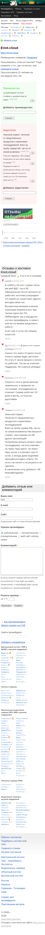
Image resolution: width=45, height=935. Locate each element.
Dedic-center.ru (6, 817)
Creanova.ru (5, 815)
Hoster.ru (15, 36)
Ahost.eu (4, 733)
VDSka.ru (19, 761)
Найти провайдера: (11, 632)
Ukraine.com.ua (21, 700)
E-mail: (4, 505)
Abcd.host (4, 808)
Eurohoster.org (6, 747)
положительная (29, 533)
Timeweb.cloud (21, 822)
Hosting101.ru (7, 9)
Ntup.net (19, 812)
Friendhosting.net (7, 695)
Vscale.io (33, 33)
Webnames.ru (21, 674)
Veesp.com (20, 764)
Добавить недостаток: (16, 188)
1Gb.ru (3, 655)
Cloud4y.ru (5, 787)
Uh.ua (18, 698)
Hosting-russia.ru (7, 764)
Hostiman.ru (5, 670)
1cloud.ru (4, 721)
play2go (18, 733)
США (3, 892)
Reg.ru (18, 660)
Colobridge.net (15, 27)
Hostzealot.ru (20, 803)
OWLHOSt (19, 658)
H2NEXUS (5, 759)
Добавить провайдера (13, 642)
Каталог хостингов (11, 852)
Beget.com (30, 27)
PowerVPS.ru (20, 735)
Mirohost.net (20, 693)
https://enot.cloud (9, 53)
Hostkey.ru (5, 766)
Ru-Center (19, 663)
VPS (11, 21)
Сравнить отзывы (10, 848)
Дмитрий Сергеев (10, 919)
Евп (6, 345)
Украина (5, 884)
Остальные (20, 682)
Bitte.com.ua (5, 690)
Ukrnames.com (21, 702)
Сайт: (4, 514)
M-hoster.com (21, 655)
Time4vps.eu (20, 754)
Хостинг (4, 21)
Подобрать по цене (32, 9)
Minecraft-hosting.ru (23, 810)
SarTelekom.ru (21, 817)
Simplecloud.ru (7, 33)
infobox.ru (19, 787)
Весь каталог (26, 23)
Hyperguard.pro (21, 805)
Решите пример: (11, 595)
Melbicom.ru (20, 725)
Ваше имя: (7, 496)
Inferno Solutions (22, 718)
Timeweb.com (21, 672)
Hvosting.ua (5, 702)
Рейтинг (18, 9)
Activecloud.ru (6, 784)
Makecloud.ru (20, 789)
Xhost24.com (20, 771)
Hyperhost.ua (20, 690)
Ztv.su (18, 773)
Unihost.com (20, 824)
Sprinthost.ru (20, 670)
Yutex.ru (19, 679)
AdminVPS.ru (6, 730)
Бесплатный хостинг (12, 875)
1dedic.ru (4, 805)
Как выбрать (6, 16)
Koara (18, 723)
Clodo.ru (4, 740)
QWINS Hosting (21, 815)
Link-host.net (20, 653)
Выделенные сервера (10, 23)
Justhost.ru (20, 721)
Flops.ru (4, 789)
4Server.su (5, 725)
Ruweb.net (19, 745)
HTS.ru (3, 674)
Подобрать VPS (7, 12)
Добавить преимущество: (18, 107)
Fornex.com (5, 754)
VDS (3, 861)
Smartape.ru (20, 819)
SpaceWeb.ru (20, 667)
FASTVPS (4, 30)
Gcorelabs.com (6, 822)
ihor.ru (3, 773)
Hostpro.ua (5, 700)
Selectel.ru (21, 33)
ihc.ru (3, 677)
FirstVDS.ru (5, 752)
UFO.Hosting (20, 759)
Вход (16, 16)
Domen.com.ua (6, 693)
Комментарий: (9, 545)
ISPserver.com (6, 679)
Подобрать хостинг (11, 841)
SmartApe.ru (20, 665)
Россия (5, 880)
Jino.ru (3, 682)
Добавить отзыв (10, 40)
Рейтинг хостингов (11, 837)
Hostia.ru (4, 667)
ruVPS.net (19, 742)
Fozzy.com (5, 660)
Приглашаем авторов (12, 904)
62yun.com (5, 728)
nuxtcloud (19, 730)
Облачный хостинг (11, 872)
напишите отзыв (9, 69)
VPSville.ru (20, 766)
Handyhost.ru (5, 663)
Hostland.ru (5, 672)
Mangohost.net (21, 808)
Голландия (19, 888)
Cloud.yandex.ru (6, 742)
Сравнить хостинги (24, 12)
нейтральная (10, 533)
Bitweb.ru (16, 30)
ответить (7, 338)
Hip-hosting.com (6, 761)
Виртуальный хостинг (13, 857)
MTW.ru (18, 728)
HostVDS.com (6, 768)
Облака (38, 21)
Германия (32, 57)
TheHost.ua (20, 695)
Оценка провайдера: (12, 527)
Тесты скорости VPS (24, 21)
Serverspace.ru (21, 749)
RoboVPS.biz (20, 740)
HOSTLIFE (28, 30)
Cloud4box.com (6, 745)
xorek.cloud (20, 677)
